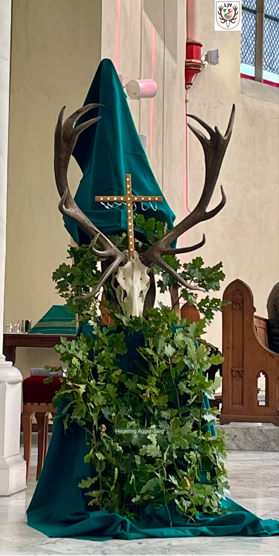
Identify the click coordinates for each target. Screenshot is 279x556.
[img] (139, 278)
